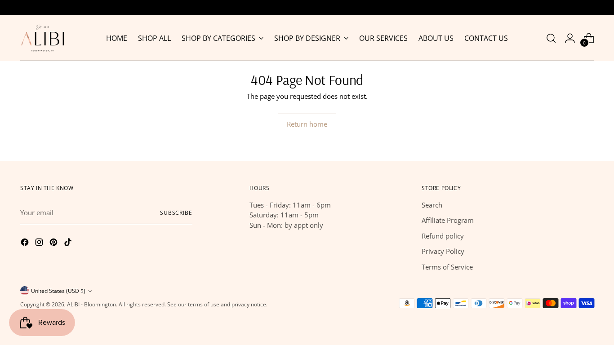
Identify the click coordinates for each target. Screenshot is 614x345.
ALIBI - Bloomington (91, 304)
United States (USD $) (58, 291)
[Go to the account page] (570, 38)
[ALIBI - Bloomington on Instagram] (40, 243)
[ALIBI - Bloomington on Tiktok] (68, 243)
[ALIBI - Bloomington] (42, 38)
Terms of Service (447, 266)
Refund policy (443, 235)
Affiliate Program (448, 220)
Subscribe (176, 212)
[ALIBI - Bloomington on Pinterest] (54, 243)
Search (432, 204)
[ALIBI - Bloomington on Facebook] (25, 243)
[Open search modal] (551, 38)
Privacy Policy (443, 251)
